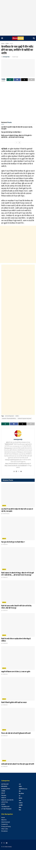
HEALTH (3, 797)
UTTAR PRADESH (6, 809)
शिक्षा (20, 810)
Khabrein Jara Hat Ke (7, 800)
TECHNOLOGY (5, 806)
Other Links (4, 828)
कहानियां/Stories (23, 789)
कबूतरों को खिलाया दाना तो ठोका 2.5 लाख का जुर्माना (15, 672)
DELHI (11, 43)
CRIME (3, 791)
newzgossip (6, 56)
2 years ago (5, 544)
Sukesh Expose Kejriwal (24, 418)
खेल (20, 791)
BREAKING (4, 786)
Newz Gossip (8, 846)
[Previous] (16, 142)
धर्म (19, 796)
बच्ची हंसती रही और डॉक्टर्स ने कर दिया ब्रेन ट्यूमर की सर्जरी (17, 764)
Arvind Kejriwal (9, 416)
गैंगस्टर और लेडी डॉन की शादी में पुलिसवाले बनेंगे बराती (15, 733)
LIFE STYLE (4, 802)
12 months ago (5, 513)
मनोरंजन (21, 803)
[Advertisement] (18, 18)
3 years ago (15, 56)
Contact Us (4, 824)
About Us (4, 819)
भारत (20, 800)
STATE (7, 43)
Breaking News (5, 788)
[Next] (19, 142)
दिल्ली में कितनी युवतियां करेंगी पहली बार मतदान (14, 702)
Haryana (3, 795)
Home (2, 43)
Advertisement (5, 822)
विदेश (20, 807)
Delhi (17, 416)
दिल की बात (21, 793)
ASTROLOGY (5, 784)
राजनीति (20, 805)
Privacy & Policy (6, 826)
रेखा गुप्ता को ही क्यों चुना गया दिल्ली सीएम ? (11, 132)
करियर (20, 786)
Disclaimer (4, 831)
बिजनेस (20, 798)
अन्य (20, 784)
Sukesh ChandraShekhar (9, 418)
